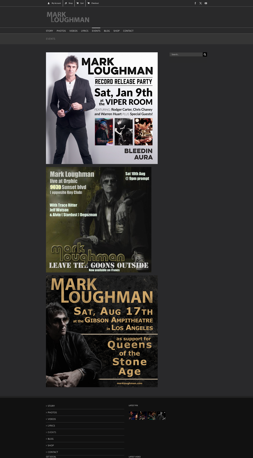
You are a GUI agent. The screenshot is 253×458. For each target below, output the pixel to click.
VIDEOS (52, 419)
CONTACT (53, 452)
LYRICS (51, 425)
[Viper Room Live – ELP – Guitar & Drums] (142, 415)
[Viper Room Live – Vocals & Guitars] (133, 415)
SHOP (51, 445)
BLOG (51, 438)
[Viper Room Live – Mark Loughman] (161, 415)
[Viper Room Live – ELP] (151, 415)
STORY (51, 406)
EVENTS (52, 432)
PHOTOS (52, 412)
